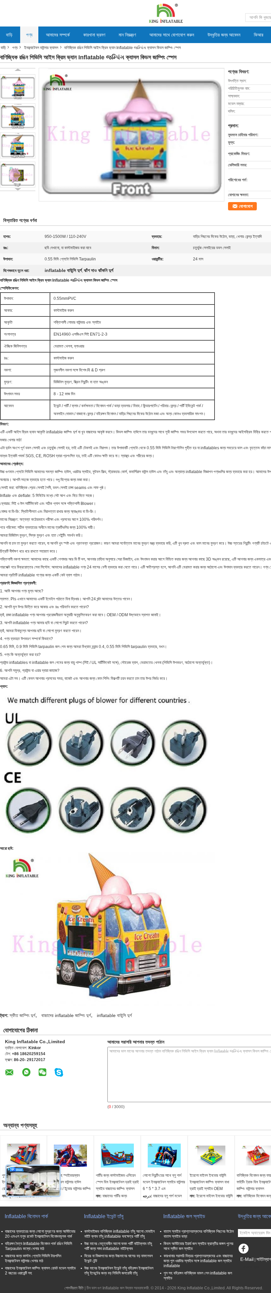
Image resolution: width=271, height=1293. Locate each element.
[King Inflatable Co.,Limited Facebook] (244, 1250)
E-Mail (246, 1259)
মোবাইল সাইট (250, 1267)
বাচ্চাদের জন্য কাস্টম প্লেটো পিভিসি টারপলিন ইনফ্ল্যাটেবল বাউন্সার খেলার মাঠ (33, 1258)
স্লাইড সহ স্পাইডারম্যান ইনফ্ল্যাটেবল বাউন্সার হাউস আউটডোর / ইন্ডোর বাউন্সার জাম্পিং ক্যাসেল (70, 1185)
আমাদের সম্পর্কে (58, 34)
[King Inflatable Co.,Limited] (165, 13)
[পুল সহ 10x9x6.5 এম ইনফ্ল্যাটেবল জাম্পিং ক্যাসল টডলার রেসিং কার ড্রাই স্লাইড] (23, 1155)
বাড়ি (9, 34)
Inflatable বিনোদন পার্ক (26, 1216)
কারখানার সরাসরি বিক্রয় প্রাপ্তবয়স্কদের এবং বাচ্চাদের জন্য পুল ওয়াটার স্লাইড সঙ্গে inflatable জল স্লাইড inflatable (198, 1261)
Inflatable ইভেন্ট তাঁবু (103, 1216)
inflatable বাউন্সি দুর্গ (114, 1015)
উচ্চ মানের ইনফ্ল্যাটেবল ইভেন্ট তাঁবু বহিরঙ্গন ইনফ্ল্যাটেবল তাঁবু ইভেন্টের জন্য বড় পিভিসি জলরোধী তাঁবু (118, 1270)
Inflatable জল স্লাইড (184, 1216)
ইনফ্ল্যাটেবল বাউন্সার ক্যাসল (41, 47)
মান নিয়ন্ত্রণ (127, 34)
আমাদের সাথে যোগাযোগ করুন (171, 34)
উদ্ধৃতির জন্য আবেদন (224, 34)
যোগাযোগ (245, 206)
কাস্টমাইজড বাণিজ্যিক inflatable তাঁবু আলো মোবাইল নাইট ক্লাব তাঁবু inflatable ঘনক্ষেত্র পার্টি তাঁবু (119, 1234)
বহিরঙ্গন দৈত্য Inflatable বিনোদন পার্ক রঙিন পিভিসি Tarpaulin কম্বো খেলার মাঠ (38, 1246)
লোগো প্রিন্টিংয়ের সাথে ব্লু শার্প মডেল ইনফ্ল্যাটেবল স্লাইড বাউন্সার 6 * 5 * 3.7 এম (164, 1182)
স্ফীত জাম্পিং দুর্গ (22, 1015)
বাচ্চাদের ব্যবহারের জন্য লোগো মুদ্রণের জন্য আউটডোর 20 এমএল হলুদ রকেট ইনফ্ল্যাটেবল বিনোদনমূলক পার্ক (40, 1234)
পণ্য (29, 34)
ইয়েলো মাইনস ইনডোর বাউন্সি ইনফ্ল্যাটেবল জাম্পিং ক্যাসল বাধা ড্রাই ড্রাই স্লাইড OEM (209, 1182)
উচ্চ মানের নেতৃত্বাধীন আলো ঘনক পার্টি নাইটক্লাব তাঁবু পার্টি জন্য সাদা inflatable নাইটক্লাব (118, 1246)
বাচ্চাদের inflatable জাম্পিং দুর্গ (66, 1015)
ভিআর (258, 34)
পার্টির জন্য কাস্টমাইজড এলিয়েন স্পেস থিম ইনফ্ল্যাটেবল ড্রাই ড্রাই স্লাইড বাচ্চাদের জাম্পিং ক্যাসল (117, 1182)
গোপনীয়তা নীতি (74, 1288)
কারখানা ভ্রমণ (94, 34)
